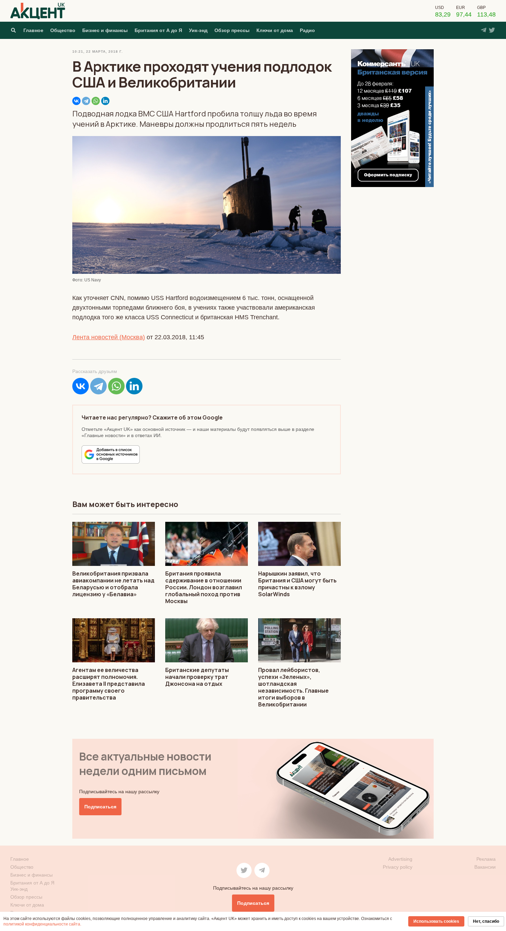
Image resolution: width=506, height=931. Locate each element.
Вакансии (485, 867)
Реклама (486, 859)
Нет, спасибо (486, 921)
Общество (62, 30)
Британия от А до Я (158, 30)
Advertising (400, 859)
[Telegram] (86, 101)
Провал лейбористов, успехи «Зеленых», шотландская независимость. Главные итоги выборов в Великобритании (293, 687)
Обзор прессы (232, 30)
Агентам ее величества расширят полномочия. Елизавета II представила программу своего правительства (108, 683)
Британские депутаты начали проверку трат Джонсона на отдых (197, 676)
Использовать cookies (436, 921)
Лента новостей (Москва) (108, 337)
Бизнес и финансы (105, 30)
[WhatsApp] (96, 101)
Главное (33, 30)
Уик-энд (198, 30)
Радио (307, 30)
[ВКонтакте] (76, 101)
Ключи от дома (274, 30)
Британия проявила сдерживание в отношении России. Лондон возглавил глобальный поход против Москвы (203, 587)
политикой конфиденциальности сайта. (42, 924)
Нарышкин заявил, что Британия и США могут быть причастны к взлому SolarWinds (297, 584)
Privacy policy (397, 867)
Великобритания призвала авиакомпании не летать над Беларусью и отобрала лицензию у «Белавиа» (113, 584)
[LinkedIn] (105, 101)
